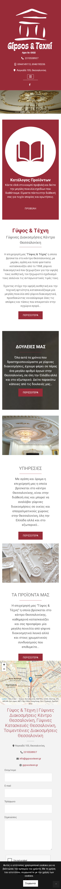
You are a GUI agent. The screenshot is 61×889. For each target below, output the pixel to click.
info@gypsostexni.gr (30, 758)
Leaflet (4, 699)
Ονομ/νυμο (10, 770)
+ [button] (4, 664)
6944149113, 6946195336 (31, 64)
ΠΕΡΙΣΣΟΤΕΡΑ (30, 315)
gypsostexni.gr (30, 765)
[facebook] (29, 85)
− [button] (4, 669)
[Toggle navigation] (30, 76)
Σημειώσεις (10, 817)
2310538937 (31, 58)
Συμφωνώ (30, 883)
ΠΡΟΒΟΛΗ (30, 208)
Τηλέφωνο (9, 801)
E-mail (7, 785)
